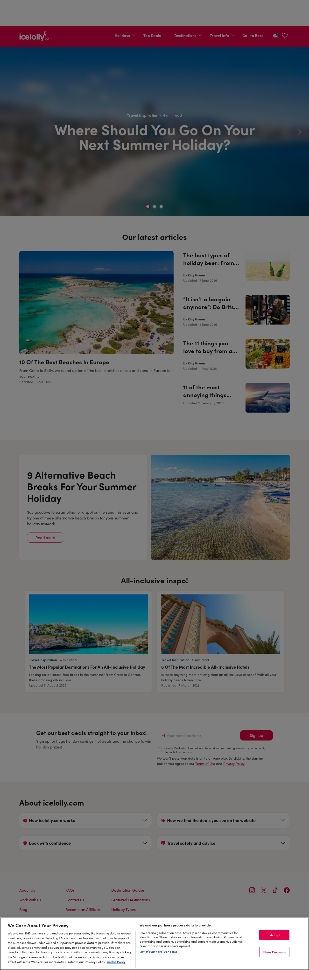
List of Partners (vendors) (158, 951)
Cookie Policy (116, 961)
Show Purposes (274, 952)
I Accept (274, 935)
